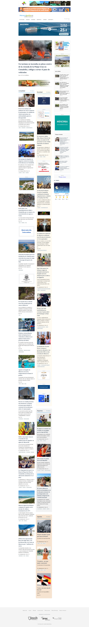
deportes (48, 508)
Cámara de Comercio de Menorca (41, 250)
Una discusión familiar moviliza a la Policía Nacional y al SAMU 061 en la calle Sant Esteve (64, 99)
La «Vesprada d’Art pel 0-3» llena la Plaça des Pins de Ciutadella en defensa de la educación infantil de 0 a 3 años (26, 473)
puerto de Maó (21, 270)
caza (19, 315)
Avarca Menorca (39, 508)
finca (24, 555)
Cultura (44, 156)
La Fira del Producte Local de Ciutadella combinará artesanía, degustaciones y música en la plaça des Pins (43, 194)
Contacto (30, 610)
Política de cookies (47, 610)
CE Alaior (44, 440)
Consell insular (21, 350)
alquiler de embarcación (22, 452)
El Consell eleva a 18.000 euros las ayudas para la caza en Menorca (25, 303)
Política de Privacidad (55, 610)
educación (24, 487)
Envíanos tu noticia (40, 610)
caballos (38, 290)
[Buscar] (68, 19)
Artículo (38, 543)
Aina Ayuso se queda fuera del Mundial (63, 162)
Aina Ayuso (38, 470)
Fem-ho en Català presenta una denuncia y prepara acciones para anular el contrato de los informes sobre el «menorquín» (25, 405)
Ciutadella (27, 172)
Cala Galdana (28, 452)
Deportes (39, 19)
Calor (25, 383)
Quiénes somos (25, 610)
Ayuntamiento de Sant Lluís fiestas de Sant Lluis (43, 288)
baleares (43, 470)
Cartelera (50, 19)
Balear (20, 127)
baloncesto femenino (47, 470)
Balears (24, 172)
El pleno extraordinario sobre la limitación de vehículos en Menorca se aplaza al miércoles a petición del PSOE (25, 336)
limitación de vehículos (27, 350)
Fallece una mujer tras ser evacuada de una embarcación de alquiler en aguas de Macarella (64, 93)
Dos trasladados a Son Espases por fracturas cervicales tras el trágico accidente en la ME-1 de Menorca (64, 106)
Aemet (20, 383)
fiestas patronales (43, 290)
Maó (26, 222)
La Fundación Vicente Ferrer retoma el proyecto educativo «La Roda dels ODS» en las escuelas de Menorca (43, 350)
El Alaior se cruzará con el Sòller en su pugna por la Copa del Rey (44, 430)
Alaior (38, 156)
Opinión (45, 19)
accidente (20, 172)
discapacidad (23, 127)
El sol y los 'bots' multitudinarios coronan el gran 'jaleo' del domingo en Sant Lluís (43, 312)
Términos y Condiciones (62, 610)
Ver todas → (32, 90)
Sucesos (28, 19)
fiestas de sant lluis (39, 328)
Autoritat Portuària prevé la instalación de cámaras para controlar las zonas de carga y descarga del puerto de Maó (26, 258)
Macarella (32, 452)
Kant (41, 543)
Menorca (25, 520)
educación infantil (29, 487)
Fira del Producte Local (44, 207)
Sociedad (33, 19)
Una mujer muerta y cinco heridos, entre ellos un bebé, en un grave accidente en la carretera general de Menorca (64, 76)
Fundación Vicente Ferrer (40, 366)
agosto (22, 383)
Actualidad (22, 19)
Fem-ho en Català (26, 418)
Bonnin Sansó (21, 555)
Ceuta (19, 222)
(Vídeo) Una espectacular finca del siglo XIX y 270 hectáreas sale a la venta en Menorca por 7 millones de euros (26, 542)
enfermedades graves (29, 127)
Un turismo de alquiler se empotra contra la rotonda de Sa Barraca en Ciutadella (26, 160)
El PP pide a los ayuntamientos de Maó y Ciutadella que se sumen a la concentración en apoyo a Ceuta (26, 212)
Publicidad (34, 610)
